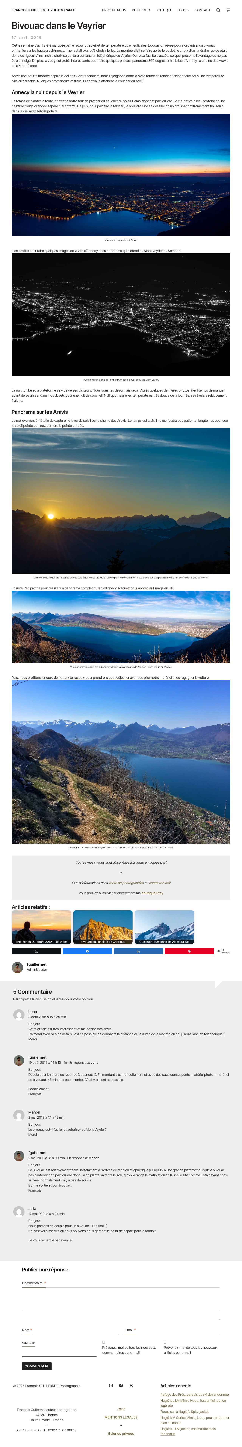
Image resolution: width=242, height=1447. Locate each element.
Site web (28, 1343)
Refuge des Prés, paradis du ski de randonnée (195, 1394)
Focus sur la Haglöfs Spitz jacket (185, 1412)
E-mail (130, 1330)
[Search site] (218, 10)
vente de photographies (126, 883)
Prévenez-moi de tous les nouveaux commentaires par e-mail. (129, 1350)
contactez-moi (159, 883)
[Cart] (228, 10)
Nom (27, 1330)
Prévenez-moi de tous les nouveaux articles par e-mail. (190, 1350)
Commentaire (34, 1283)
